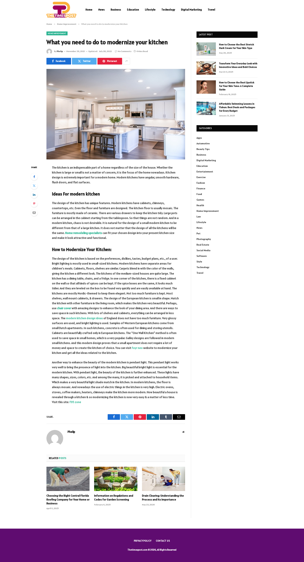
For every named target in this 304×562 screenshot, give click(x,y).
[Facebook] (34, 176)
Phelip (60, 51)
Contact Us (163, 540)
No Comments (124, 51)
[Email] (34, 212)
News (101, 9)
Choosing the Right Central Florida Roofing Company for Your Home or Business (68, 499)
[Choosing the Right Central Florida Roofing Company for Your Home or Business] (68, 479)
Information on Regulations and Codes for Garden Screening (113, 497)
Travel (211, 9)
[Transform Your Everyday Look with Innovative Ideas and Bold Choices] (206, 68)
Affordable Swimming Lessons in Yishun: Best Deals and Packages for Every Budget (237, 107)
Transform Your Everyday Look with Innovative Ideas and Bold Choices (238, 65)
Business (116, 9)
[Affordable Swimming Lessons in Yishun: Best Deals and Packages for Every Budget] (206, 108)
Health (200, 205)
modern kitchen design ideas (84, 318)
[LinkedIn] (34, 194)
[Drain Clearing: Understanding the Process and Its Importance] (163, 479)
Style (199, 261)
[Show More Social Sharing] (126, 61)
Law (199, 216)
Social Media (203, 250)
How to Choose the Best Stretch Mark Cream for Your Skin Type (236, 46)
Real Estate (203, 244)
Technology (168, 9)
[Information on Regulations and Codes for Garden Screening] (115, 479)
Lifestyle (150, 9)
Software (202, 256)
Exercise (201, 177)
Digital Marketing (191, 9)
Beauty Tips (203, 149)
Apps (199, 137)
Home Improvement (57, 33)
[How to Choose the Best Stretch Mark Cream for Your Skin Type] (206, 49)
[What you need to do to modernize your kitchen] (115, 114)
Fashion (201, 182)
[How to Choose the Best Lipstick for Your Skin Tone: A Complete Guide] (206, 87)
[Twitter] (34, 185)
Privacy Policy (142, 540)
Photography (204, 239)
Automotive (203, 143)
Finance (201, 188)
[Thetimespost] (61, 9)
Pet (198, 233)
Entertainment (205, 171)
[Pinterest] (34, 203)
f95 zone (75, 402)
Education (133, 9)
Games (200, 199)
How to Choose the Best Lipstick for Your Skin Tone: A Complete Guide (236, 86)
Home (89, 9)
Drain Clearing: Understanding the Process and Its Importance (163, 497)
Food (199, 194)
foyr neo (137, 348)
